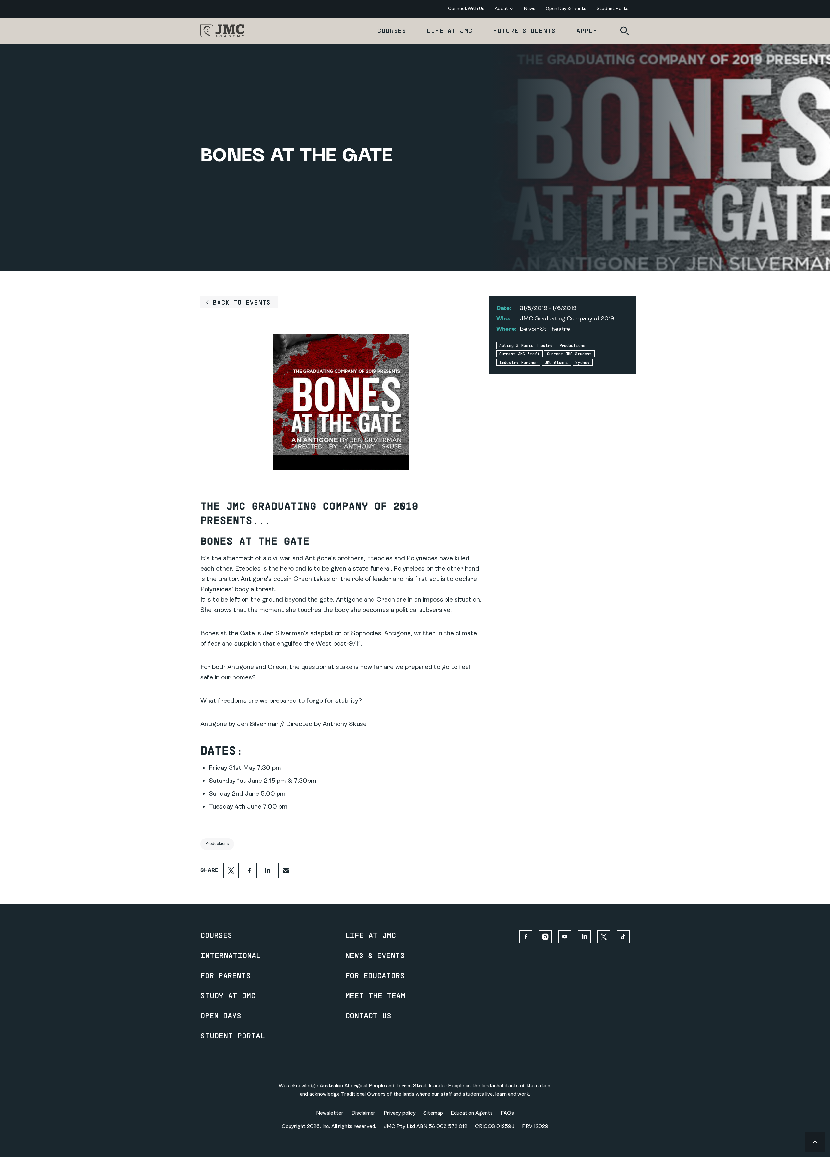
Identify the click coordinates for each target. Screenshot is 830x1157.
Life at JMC (449, 30)
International (230, 955)
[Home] (222, 30)
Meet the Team (375, 995)
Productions (217, 844)
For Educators (375, 975)
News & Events (375, 955)
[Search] (624, 31)
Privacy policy (400, 1113)
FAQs (507, 1113)
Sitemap (433, 1113)
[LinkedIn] (584, 936)
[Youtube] (564, 936)
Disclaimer (363, 1113)
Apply (586, 30)
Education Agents (472, 1113)
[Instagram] (545, 936)
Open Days (220, 1015)
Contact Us (368, 1015)
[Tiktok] (623, 936)
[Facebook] (525, 936)
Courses (391, 30)
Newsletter (330, 1113)
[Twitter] (603, 936)
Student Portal (232, 1035)
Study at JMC (227, 995)
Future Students (524, 30)
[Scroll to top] (815, 1142)
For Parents (225, 975)
